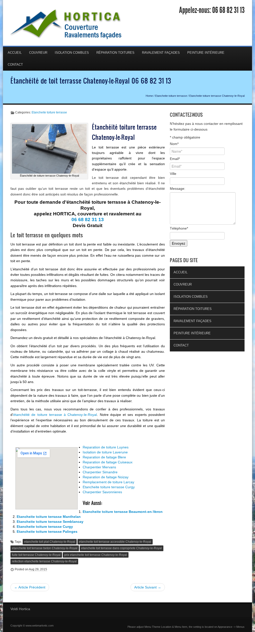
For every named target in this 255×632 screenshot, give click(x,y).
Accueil (15, 52)
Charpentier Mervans (99, 467)
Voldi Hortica (20, 609)
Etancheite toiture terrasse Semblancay (50, 522)
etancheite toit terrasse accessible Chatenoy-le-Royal (115, 541)
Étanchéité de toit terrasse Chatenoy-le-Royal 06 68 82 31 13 (90, 80)
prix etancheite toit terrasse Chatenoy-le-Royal (95, 555)
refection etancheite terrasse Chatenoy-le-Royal (44, 561)
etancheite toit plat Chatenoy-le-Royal (49, 541)
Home (149, 95)
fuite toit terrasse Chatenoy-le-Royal (36, 555)
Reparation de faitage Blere (104, 457)
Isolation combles (72, 52)
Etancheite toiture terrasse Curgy (109, 487)
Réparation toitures (115, 52)
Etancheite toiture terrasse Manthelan (49, 517)
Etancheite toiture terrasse (171, 95)
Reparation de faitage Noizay (105, 477)
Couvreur (38, 52)
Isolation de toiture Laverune (105, 452)
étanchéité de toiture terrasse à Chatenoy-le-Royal (55, 415)
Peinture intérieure (205, 52)
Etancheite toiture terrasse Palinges (47, 532)
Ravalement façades (161, 52)
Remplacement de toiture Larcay (108, 482)
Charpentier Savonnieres (102, 492)
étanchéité (156, 189)
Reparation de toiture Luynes (105, 447)
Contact (15, 64)
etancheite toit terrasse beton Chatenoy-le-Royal (44, 548)
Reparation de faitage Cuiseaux (107, 462)
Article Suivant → (147, 587)
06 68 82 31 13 (228, 10)
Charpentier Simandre (100, 472)
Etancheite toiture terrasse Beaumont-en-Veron (123, 512)
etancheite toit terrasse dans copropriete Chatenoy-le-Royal (121, 548)
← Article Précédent (29, 587)
